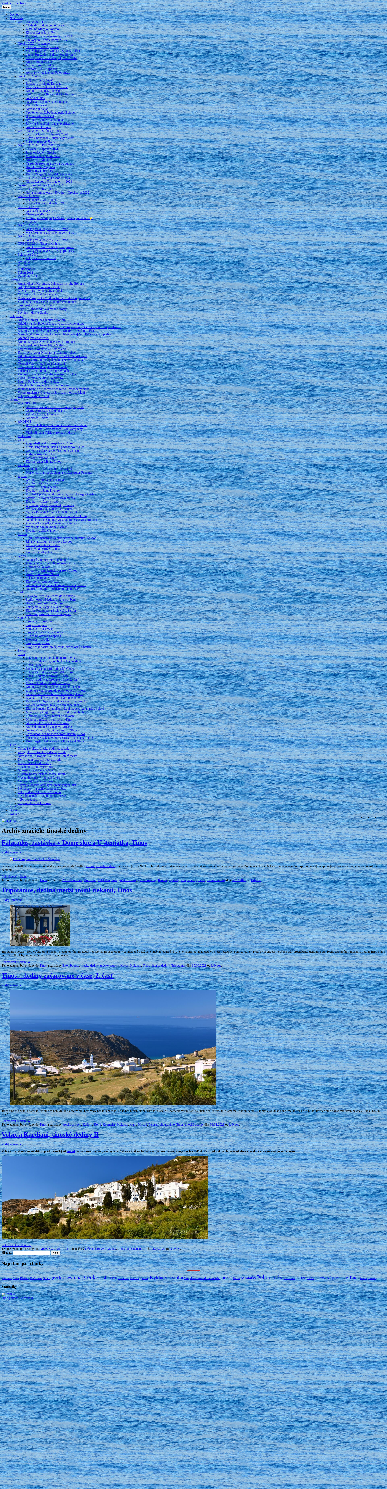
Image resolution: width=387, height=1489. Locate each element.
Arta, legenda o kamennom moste (39, 287)
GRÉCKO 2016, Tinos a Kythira (39, 243)
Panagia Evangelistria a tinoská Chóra (50, 668)
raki (183, 880)
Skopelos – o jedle (37, 639)
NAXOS (23, 556)
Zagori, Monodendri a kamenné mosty (42, 309)
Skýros (22, 650)
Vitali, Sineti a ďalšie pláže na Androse (50, 432)
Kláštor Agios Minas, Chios (43, 461)
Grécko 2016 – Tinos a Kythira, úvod (50, 247)
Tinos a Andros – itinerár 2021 (45, 203)
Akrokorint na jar (37, 109)
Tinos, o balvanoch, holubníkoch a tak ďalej (54, 661)
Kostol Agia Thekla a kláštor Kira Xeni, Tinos (55, 741)
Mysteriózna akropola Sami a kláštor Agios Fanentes (59, 472)
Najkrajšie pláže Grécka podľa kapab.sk (43, 748)
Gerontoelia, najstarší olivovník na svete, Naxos (56, 585)
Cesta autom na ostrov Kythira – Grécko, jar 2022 (57, 192)
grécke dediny (127, 880)
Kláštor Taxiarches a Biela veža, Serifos (51, 610)
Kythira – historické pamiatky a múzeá (50, 498)
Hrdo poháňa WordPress (17, 1298)
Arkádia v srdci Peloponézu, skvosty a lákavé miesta (51, 323)
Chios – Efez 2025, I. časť (42, 47)
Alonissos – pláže (37, 418)
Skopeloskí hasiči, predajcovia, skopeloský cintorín (58, 647)
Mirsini (142, 1124)
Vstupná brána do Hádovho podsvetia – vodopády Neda (53, 389)
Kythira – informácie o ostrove (45, 479)
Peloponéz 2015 (28, 254)
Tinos (21, 654)
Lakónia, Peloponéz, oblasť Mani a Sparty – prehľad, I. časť (56, 330)
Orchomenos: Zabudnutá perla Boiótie (50, 112)
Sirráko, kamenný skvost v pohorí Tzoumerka (47, 301)
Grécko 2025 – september (34, 43)
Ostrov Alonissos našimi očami (45, 410)
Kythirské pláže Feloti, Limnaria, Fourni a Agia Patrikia (61, 494)
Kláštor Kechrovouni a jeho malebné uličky (53, 705)
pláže (301, 1277)
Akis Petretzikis (72, 880)
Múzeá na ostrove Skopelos (43, 636)
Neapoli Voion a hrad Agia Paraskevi (41, 363)
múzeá (226, 1277)
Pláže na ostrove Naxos (41, 577)
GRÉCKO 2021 (28, 196)
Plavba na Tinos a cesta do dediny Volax (51, 657)
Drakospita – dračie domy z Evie (47, 40)
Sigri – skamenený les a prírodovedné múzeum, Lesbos (61, 538)
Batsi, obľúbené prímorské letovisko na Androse (56, 425)
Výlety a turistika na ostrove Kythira (49, 508)
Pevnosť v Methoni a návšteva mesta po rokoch (48, 374)
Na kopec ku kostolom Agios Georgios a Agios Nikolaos (62, 519)
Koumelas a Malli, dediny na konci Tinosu (53, 686)
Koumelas (109, 1124)
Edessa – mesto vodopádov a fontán (40, 290)
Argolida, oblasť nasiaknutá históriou (41, 320)
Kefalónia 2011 (27, 276)
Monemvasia (211, 1278)
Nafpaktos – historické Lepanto (38, 294)
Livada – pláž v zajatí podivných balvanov (53, 697)
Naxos (236, 1278)
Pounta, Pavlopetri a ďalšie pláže (38, 381)
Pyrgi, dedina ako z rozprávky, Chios (49, 443)
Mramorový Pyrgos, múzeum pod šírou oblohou (56, 712)
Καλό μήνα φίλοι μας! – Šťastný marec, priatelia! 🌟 (59, 218)
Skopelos (23, 617)
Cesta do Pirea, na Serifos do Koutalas (50, 596)
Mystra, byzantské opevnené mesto (40, 777)
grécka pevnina (65, 1277)
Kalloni (87, 1124)
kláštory (135, 1278)
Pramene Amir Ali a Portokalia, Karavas (51, 523)
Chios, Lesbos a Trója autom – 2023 (49, 181)
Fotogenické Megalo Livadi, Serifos (49, 607)
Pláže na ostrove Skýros (41, 141)
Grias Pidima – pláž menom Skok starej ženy (54, 429)
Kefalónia (24, 465)
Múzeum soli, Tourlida (40, 65)
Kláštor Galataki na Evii (41, 32)
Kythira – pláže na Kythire (43, 490)
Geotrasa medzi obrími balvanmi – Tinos (51, 730)
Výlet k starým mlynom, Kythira (46, 527)
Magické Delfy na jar (39, 80)
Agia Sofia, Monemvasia (41, 159)
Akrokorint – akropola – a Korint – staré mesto (47, 756)
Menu (6, 7)
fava (114, 880)
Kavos (124, 965)
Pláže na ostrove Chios (40, 454)
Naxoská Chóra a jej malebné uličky (49, 559)
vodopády (372, 1278)
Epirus (46, 1278)
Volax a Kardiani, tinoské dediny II (48, 683)
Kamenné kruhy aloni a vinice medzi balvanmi (55, 701)
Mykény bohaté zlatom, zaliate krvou (41, 774)
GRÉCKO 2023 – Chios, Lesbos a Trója (44, 178)
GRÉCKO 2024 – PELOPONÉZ (39, 145)
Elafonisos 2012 (28, 269)
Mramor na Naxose (38, 567)
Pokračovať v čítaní (16, 876)
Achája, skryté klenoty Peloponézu (48, 72)
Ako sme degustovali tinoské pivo (47, 723)
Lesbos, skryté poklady (40, 552)
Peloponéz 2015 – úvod (41, 258)
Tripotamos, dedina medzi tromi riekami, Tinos (55, 734)
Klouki (162, 880)
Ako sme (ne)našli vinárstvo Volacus (49, 726)
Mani (186, 1278)
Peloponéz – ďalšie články (34, 396)
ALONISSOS (27, 403)
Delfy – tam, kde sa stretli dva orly (39, 759)
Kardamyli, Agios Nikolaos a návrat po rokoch (47, 352)
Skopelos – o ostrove (39, 621)
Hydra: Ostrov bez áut (40, 116)
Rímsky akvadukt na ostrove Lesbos (49, 541)
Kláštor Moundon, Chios (41, 458)
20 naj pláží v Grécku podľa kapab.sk (42, 752)
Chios (21, 439)
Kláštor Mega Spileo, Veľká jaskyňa (49, 174)
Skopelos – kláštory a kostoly (44, 632)
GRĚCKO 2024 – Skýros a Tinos (39, 130)
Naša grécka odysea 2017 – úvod (47, 240)
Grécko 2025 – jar (29, 76)
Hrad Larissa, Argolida (40, 167)
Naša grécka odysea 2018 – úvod (47, 229)
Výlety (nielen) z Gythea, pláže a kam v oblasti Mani (51, 392)
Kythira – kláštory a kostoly (43, 501)
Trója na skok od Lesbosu (34, 803)
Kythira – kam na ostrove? (42, 483)
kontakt (14, 814)
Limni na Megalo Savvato (42, 29)
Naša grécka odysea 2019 (42, 210)
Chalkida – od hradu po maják (45, 25)
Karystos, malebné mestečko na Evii (49, 36)
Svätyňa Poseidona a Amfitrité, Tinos (49, 672)
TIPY (13, 745)
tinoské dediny (216, 880)
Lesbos (22, 534)
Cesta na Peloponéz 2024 (42, 149)
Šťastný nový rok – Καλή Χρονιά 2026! (51, 58)
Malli (133, 1124)
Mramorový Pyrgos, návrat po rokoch (50, 716)
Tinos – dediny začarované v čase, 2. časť (52, 679)
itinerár (123, 1278)
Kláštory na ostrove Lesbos (43, 545)
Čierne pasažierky (37, 214)
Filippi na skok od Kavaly (34, 763)
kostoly (145, 1278)
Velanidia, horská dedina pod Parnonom (43, 385)
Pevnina (15, 280)
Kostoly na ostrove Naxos (42, 574)
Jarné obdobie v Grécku (41, 152)
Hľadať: (7, 1252)
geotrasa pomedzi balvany (100, 866)
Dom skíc (90, 880)
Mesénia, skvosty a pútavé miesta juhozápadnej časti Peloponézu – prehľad (65, 334)
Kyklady (174, 880)
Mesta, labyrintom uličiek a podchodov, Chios (55, 447)
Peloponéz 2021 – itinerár (42, 199)
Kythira (22, 476)
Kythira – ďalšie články (41, 530)
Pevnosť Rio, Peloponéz (41, 69)
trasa (363, 1278)
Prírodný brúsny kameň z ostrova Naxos (51, 570)
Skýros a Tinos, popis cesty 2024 (47, 134)
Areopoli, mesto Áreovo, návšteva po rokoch (46, 341)
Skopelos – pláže (36, 625)
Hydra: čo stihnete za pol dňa (44, 120)
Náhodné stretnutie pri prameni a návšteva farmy (56, 516)
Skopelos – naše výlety (40, 628)
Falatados (104, 880)
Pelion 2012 (25, 272)
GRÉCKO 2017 (28, 236)
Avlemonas (7, 1278)
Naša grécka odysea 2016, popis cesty (50, 251)
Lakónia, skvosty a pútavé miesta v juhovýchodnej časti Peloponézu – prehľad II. (69, 327)
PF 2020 (31, 221)
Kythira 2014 (26, 261)
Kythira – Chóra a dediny (42, 487)
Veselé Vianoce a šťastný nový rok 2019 (51, 232)
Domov (14, 14)
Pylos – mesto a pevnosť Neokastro (40, 378)
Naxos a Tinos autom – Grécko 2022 (41, 185)
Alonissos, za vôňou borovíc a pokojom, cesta (55, 407)
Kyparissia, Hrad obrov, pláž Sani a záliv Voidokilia (51, 360)
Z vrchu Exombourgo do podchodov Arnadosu (56, 690)
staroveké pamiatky (331, 1277)
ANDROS (24, 421)
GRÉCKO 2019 (28, 207)
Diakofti (24, 1278)
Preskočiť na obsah (14, 3)
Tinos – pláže (34, 665)
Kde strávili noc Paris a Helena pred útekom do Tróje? (52, 356)
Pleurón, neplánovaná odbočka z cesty (42, 795)
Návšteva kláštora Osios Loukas (46, 101)
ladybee (256, 880)
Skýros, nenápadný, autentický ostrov (50, 138)
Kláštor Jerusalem (37, 105)
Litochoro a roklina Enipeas (43, 83)
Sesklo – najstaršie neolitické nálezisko (50, 94)
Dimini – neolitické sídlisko (43, 90)
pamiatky (248, 1278)
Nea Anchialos (35, 98)
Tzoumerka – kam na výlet (35, 305)
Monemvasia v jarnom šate (43, 156)
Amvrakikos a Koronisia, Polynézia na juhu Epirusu (51, 283)
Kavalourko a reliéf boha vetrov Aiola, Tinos (54, 694)
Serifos (22, 592)
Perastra (154, 1124)
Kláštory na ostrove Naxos (43, 581)
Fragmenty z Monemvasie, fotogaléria (42, 349)
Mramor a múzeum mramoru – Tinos (49, 719)
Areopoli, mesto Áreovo (33, 338)
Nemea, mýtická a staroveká (36, 781)
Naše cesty (16, 18)
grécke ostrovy (147, 880)
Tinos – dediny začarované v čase (47, 676)
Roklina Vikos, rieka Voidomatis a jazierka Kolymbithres (54, 298)
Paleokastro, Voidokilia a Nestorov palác (43, 370)
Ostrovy (15, 399)
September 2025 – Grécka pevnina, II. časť (53, 50)
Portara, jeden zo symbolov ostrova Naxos (53, 563)
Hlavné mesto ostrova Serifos (44, 603)
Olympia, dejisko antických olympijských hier (47, 785)
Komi (97, 1124)
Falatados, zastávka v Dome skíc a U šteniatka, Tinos (59, 737)
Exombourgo (70, 965)
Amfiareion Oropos (38, 127)
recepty (192, 880)
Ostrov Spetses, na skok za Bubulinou (50, 163)
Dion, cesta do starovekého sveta (47, 87)
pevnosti (289, 1278)
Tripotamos (178, 965)
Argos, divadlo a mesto (40, 170)
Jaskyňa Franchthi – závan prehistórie (50, 123)
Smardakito (167, 1124)
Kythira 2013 (26, 265)
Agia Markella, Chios (39, 61)
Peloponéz (16, 316)
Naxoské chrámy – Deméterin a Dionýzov (53, 588)
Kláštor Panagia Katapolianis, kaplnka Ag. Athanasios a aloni (65, 708)
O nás (13, 810)
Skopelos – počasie (38, 643)
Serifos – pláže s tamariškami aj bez (48, 614)
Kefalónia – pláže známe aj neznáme (49, 468)
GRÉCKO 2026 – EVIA (34, 21)
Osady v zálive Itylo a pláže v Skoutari (42, 367)
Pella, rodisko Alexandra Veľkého (39, 792)
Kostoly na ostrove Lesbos (43, 548)
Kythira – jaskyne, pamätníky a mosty (50, 505)
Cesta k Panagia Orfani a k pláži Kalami (51, 512)
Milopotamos (196, 1278)
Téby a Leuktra (27, 799)
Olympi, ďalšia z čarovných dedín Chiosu (52, 450)
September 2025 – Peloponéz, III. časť (50, 54)
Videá (13, 806)
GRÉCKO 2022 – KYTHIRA (37, 189)
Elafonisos (24, 436)
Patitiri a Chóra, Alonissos (42, 414)
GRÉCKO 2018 (28, 225)
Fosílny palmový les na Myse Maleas (41, 345)
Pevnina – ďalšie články (33, 312)
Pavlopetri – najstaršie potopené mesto (42, 788)
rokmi (71, 1151)
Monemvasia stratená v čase (35, 770)
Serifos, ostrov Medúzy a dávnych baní (51, 599)
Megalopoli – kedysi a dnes (35, 766)
